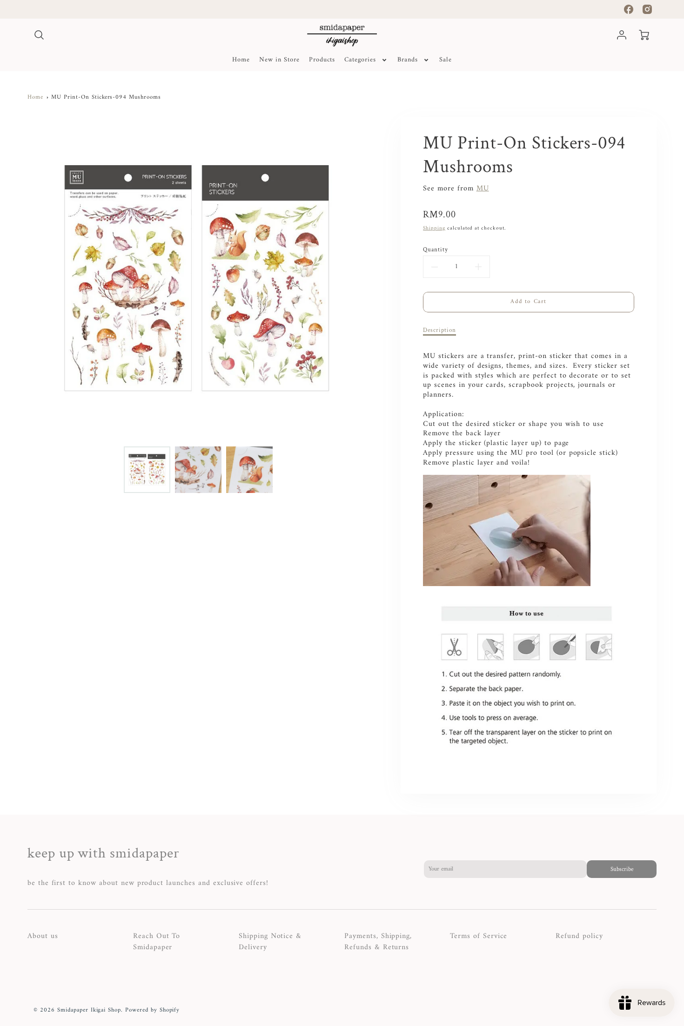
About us (42, 936)
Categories (360, 60)
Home (241, 60)
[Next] (374, 278)
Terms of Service (478, 936)
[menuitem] (241, 60)
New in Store (279, 60)
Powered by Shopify (152, 1010)
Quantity (435, 249)
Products (322, 60)
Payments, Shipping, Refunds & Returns (378, 942)
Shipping (434, 228)
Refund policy (579, 936)
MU (482, 188)
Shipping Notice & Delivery (270, 942)
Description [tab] (439, 330)
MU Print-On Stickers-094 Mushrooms (106, 97)
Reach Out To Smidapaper (157, 942)
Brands (407, 60)
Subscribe (621, 869)
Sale (445, 60)
